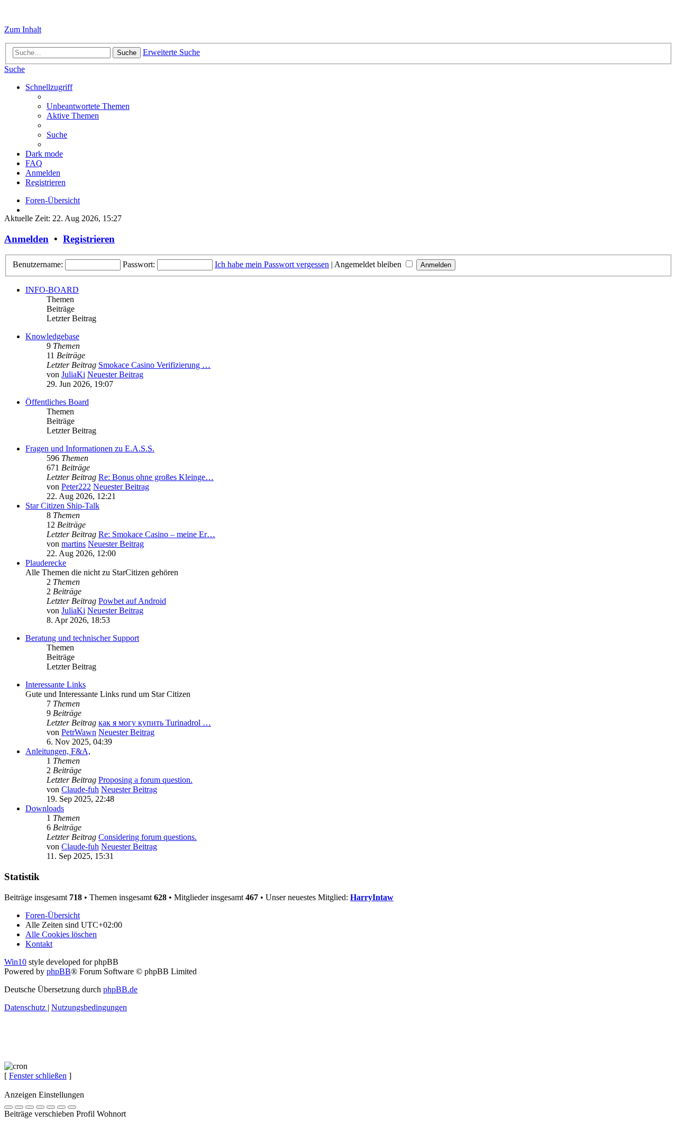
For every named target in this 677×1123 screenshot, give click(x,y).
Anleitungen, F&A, (57, 751)
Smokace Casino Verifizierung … (154, 364)
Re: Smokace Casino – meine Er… (156, 534)
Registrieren (89, 238)
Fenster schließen (38, 1075)
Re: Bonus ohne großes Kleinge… (156, 477)
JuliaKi (73, 374)
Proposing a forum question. (145, 779)
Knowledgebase (52, 336)
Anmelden (26, 238)
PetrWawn (78, 732)
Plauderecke (45, 562)
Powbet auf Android (132, 600)
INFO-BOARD (52, 289)
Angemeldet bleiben (369, 264)
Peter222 (76, 486)
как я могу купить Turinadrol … (154, 722)
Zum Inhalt (22, 29)
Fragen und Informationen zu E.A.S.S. (89, 448)
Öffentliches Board (57, 401)
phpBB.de (120, 989)
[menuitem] (14, 69)
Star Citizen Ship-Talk (62, 505)
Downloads (44, 808)
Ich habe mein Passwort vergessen (272, 264)
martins (73, 543)
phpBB (59, 971)
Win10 (15, 961)
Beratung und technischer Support (82, 637)
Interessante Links (55, 684)
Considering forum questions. (147, 836)
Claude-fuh (80, 789)
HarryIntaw (372, 897)
